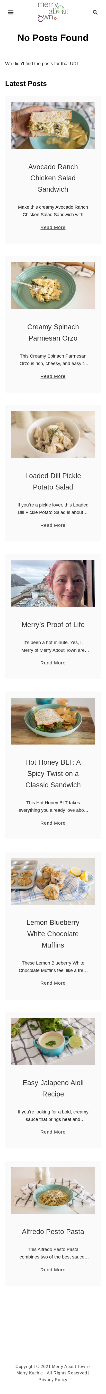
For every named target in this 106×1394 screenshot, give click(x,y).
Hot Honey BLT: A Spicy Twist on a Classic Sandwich (53, 773)
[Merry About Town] (53, 11)
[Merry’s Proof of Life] (53, 583)
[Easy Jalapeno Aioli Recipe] (53, 1041)
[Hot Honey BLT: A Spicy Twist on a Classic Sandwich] (53, 721)
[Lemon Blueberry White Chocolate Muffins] (53, 881)
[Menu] (11, 12)
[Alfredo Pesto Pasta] (53, 1190)
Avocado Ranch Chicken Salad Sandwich (53, 178)
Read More (52, 228)
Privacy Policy (53, 1380)
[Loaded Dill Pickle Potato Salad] (53, 434)
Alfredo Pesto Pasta (53, 1232)
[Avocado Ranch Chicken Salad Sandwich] (53, 125)
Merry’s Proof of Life (53, 625)
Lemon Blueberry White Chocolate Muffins (53, 934)
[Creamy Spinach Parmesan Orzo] (53, 285)
